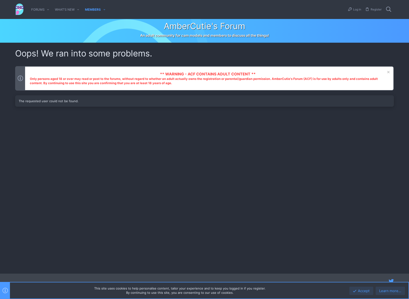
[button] (48, 9)
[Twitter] (391, 281)
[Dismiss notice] (388, 72)
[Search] (388, 9)
